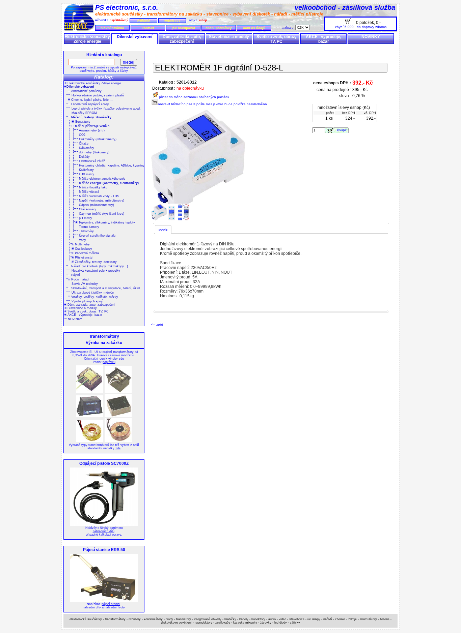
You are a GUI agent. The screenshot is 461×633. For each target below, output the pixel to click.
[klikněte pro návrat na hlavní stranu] (79, 30)
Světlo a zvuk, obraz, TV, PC (276, 39)
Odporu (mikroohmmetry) (96, 205)
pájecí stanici (111, 604)
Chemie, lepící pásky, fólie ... (91, 99)
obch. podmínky (219, 28)
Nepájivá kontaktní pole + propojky (96, 270)
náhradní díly (92, 607)
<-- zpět (157, 324)
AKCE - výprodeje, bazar (323, 39)
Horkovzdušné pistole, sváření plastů (98, 95)
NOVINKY (370, 36)
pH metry (85, 218)
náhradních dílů (103, 531)
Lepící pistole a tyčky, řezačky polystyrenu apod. (106, 108)
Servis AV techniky (85, 283)
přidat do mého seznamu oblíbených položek (194, 97)
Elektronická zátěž (92, 161)
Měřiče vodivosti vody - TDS (99, 196)
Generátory (82, 121)
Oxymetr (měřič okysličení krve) (101, 213)
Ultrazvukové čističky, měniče (93, 292)
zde (121, 358)
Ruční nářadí (79, 279)
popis (163, 229)
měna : (288, 27)
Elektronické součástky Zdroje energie (87, 39)
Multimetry (82, 244)
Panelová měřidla (86, 253)
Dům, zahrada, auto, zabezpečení (182, 39)
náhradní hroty (115, 607)
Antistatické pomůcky (86, 91)
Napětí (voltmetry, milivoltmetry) (101, 200)
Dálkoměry (86, 148)
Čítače (83, 143)
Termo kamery (89, 227)
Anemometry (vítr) (92, 130)
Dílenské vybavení (134, 36)
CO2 (82, 135)
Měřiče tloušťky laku (93, 187)
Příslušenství (83, 257)
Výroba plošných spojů (87, 301)
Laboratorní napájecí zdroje (89, 104)
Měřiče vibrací (89, 191)
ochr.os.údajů (254, 28)
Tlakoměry (86, 231)
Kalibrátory (86, 170)
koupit (343, 130)
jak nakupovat (183, 28)
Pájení (75, 275)
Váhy (82, 240)
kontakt (148, 28)
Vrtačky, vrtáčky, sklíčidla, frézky (94, 297)
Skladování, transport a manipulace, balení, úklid (105, 288)
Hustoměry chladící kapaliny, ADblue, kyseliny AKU (115, 165)
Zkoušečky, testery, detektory (95, 262)
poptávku (109, 362)
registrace (172, 20)
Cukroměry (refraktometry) (97, 139)
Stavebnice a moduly (229, 36)
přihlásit (143, 20)
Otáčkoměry (87, 209)
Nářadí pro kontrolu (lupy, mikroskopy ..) (99, 266)
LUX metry (86, 174)
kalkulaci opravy (110, 534)
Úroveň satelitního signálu (97, 235)
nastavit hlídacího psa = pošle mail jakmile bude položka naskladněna (212, 104)
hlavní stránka (112, 28)
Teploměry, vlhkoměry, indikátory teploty (106, 222)
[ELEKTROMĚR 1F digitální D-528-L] (159, 219)
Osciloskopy (83, 248)
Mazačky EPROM (84, 113)
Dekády (84, 156)
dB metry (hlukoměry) (94, 152)
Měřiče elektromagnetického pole (102, 178)
